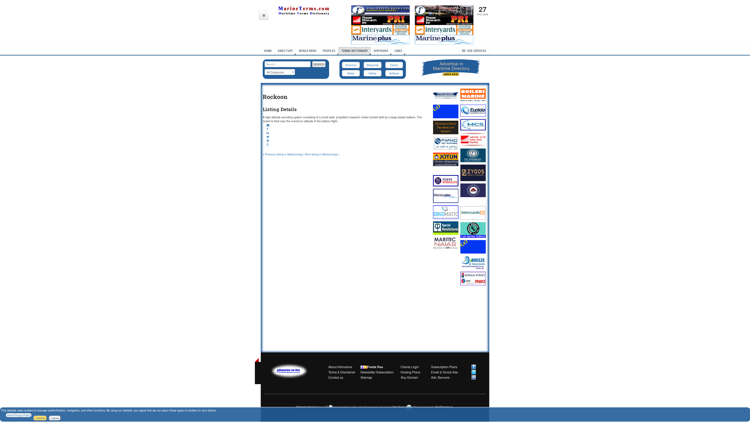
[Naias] (445, 243)
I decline (40, 418)
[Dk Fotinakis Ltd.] (473, 155)
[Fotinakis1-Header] (444, 10)
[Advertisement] (345, 166)
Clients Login (410, 367)
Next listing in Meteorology (322, 154)
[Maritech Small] (445, 95)
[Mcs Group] (473, 124)
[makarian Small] (473, 230)
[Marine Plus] (444, 39)
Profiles (329, 51)
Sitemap (366, 377)
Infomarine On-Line (306, 406)
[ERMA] (473, 278)
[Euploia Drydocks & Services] (473, 111)
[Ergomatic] (445, 212)
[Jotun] (445, 159)
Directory (285, 51)
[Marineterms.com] (293, 370)
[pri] (473, 139)
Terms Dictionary (354, 51)
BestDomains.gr (444, 406)
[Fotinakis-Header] (380, 10)
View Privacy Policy (18, 415)
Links (398, 51)
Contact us (335, 377)
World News (308, 51)
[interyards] (444, 29)
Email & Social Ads (444, 372)
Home (268, 51)
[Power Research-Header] (380, 20)
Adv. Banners (440, 377)
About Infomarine (340, 367)
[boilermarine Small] (473, 95)
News (350, 73)
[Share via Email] (268, 125)
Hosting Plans (410, 372)
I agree (54, 418)
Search (318, 64)
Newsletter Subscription (377, 372)
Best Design (399, 406)
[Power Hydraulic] (445, 180)
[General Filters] (445, 228)
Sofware (394, 73)
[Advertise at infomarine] (445, 111)
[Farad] (445, 143)
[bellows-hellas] (445, 127)
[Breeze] (473, 262)
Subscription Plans (444, 367)
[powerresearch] (444, 20)
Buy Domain (409, 377)
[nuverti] (473, 190)
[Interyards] (473, 213)
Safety (372, 73)
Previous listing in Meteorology (283, 154)
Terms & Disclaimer (341, 372)
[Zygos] (473, 173)
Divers (394, 65)
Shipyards (380, 51)
